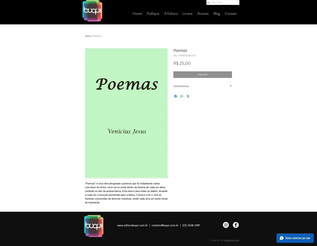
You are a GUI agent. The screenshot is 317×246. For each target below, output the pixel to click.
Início (88, 36)
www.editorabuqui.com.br (132, 225)
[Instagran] (226, 225)
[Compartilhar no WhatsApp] (182, 96)
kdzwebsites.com (231, 240)
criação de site (216, 240)
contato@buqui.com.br (165, 225)
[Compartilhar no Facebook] (175, 96)
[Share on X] (188, 96)
